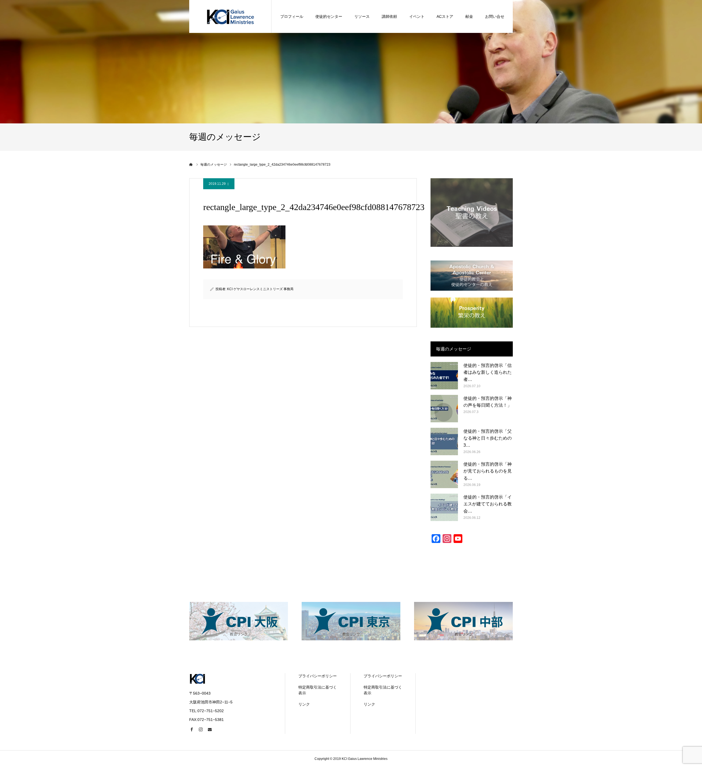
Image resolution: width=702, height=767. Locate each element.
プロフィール (291, 16)
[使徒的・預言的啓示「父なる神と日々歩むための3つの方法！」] (444, 441)
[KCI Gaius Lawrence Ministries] (230, 16)
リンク (304, 704)
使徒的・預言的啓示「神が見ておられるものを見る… (487, 471)
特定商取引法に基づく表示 (317, 690)
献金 (469, 16)
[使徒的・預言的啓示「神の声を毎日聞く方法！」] (444, 408)
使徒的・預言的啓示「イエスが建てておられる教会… (487, 504)
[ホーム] (191, 164)
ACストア (445, 16)
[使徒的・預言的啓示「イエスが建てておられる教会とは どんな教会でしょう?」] (444, 507)
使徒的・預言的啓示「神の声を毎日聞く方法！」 (487, 402)
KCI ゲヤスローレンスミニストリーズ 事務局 (260, 289)
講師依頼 (389, 16)
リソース (362, 16)
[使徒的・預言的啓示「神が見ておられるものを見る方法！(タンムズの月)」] (444, 474)
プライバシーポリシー (317, 676)
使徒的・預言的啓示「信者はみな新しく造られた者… (487, 372)
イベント (416, 16)
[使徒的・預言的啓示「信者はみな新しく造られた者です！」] (444, 375)
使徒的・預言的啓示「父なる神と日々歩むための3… (487, 438)
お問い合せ (494, 16)
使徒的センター (328, 16)
